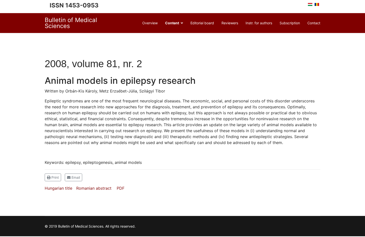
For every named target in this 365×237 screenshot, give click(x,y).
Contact (313, 23)
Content (172, 23)
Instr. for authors (259, 23)
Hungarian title (58, 188)
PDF (120, 188)
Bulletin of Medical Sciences (71, 23)
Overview (150, 23)
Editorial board (202, 23)
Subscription (290, 23)
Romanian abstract (93, 188)
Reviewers (229, 23)
